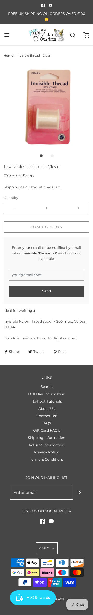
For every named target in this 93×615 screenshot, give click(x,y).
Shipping (11, 187)
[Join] (80, 493)
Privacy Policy (46, 452)
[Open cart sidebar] (86, 35)
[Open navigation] (7, 35)
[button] (46, 107)
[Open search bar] (72, 35)
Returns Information (46, 445)
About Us (46, 408)
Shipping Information (46, 437)
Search (47, 386)
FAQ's (46, 423)
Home (8, 55)
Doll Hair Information (46, 394)
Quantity (11, 198)
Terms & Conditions (46, 459)
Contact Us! (46, 416)
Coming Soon (46, 227)
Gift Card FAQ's (46, 430)
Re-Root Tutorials (46, 401)
